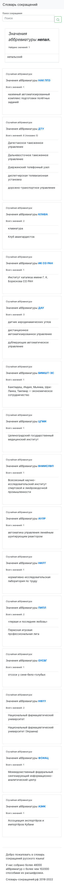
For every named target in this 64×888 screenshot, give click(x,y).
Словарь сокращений (20, 5)
